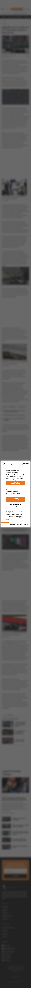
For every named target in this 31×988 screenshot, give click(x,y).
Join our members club (15, 499)
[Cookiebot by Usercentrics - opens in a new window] (22, 464)
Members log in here (15, 505)
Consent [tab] (4, 525)
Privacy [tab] (12, 524)
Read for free (15, 483)
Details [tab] (19, 524)
